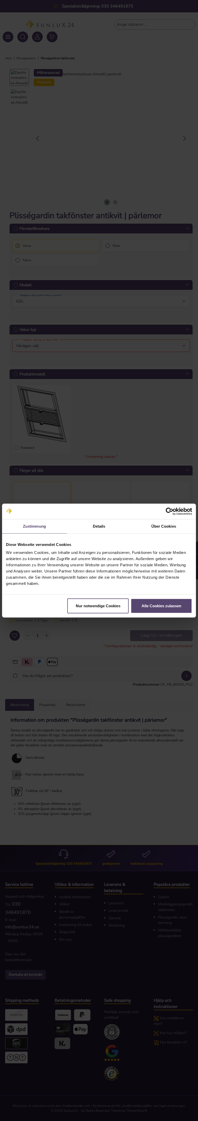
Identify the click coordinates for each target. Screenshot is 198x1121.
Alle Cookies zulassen (161, 606)
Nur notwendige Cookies (98, 606)
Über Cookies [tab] (163, 526)
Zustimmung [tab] (34, 526)
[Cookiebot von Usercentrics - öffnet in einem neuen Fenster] (169, 511)
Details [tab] (99, 526)
